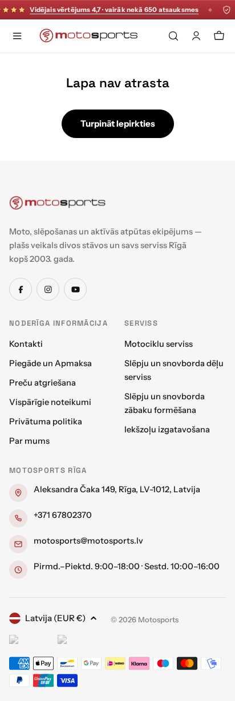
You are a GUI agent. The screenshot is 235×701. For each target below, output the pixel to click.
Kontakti (26, 344)
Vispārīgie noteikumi (50, 402)
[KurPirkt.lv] (79, 641)
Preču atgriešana (42, 383)
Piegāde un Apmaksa (50, 363)
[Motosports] (57, 202)
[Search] (173, 36)
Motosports (158, 619)
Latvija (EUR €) (55, 618)
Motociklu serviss (158, 344)
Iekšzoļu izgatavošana (167, 429)
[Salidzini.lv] (30, 641)
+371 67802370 (63, 515)
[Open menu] (17, 36)
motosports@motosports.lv (88, 541)
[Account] (196, 36)
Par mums (29, 441)
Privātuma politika (45, 421)
